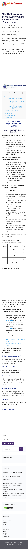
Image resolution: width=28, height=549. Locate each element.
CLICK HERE (9, 321)
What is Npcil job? (10, 112)
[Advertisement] (14, 69)
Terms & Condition (11, 544)
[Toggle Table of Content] (23, 93)
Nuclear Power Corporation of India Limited (13, 96)
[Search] (21, 449)
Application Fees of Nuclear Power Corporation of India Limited (18, 104)
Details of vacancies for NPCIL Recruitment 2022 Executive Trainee (17, 107)
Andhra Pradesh (7, 520)
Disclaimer (7, 542)
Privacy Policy (14, 542)
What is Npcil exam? (11, 115)
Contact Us (20, 542)
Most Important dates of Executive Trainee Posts (18, 102)
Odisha (5, 531)
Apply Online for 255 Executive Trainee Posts (15, 99)
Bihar (4, 524)
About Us (19, 544)
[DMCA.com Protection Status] (8, 509)
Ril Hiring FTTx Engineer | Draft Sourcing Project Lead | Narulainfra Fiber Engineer (12, 478)
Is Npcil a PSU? (9, 113)
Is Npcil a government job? (12, 110)
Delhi (4, 527)
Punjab (5, 534)
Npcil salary (9, 117)
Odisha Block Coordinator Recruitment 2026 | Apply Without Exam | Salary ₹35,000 (13, 495)
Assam (5, 522)
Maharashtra (6, 529)
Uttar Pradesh (7, 536)
